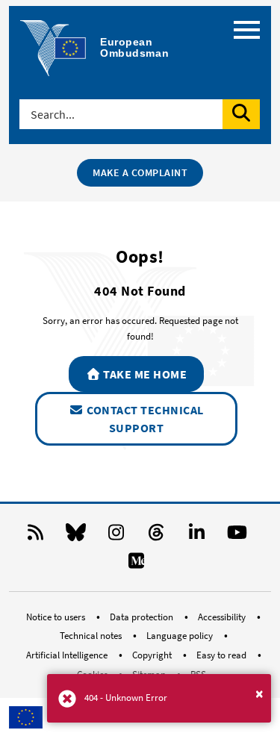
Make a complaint (140, 172)
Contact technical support (144, 418)
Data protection (142, 617)
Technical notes (92, 635)
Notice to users (56, 617)
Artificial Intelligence (68, 655)
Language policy (180, 635)
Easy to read (222, 655)
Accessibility (223, 617)
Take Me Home (144, 374)
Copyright (153, 655)
